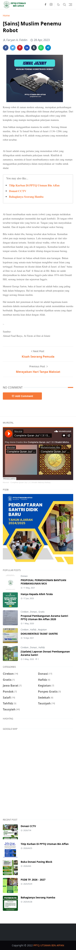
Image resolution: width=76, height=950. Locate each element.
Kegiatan (42, 629)
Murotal (6, 482)
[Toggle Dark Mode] (58, 4)
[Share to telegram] (48, 48)
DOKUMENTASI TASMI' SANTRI (39, 633)
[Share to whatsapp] (41, 48)
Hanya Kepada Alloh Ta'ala (37, 594)
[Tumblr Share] (34, 48)
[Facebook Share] (5, 48)
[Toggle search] (64, 4)
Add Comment (24, 396)
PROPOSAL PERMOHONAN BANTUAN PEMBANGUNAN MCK (43, 581)
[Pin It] (20, 48)
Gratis (42, 611)
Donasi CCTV (17, 191)
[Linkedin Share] (27, 48)
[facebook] (45, 4)
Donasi (24, 576)
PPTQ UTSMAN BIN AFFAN (48, 945)
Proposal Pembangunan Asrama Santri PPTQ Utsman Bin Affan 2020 (44, 617)
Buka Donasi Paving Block (36, 861)
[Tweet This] (13, 48)
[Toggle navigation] (70, 4)
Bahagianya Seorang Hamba (26, 197)
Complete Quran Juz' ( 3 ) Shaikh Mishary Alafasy (30, 482)
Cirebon (25, 611)
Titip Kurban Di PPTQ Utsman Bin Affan (34, 185)
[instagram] (51, 4)
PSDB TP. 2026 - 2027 (33, 879)
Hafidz (33, 629)
